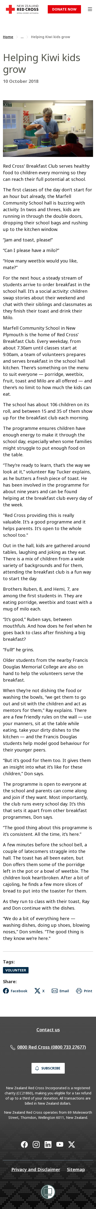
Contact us (48, 1030)
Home (8, 36)
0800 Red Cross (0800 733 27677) (51, 1047)
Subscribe (50, 1068)
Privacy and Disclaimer (35, 1169)
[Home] (22, 9)
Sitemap (76, 1169)
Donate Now (64, 9)
